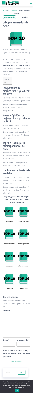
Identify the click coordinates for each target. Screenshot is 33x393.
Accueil (5, 10)
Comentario (7, 310)
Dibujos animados (13, 10)
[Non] (31, 386)
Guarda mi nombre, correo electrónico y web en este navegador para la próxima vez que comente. (16, 353)
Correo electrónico (22, 340)
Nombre (6, 340)
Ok (17, 390)
